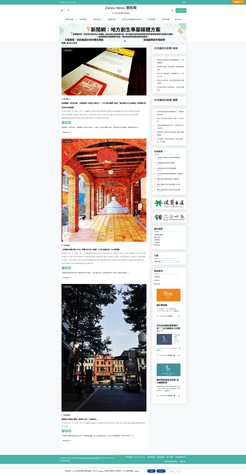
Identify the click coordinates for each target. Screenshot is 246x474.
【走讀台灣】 (111, 19)
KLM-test (178, 19)
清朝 (111, 114)
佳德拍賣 (130, 111)
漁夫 (121, 423)
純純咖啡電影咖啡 (136, 423)
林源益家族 (85, 260)
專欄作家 (182, 461)
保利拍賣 (137, 111)
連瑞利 (68, 263)
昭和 (79, 260)
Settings (171, 471)
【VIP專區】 (83, 19)
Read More (66, 132)
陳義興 (78, 263)
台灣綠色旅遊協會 (89, 256)
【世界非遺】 (166, 19)
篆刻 (130, 114)
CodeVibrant (65, 460)
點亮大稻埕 (105, 118)
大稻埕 (121, 256)
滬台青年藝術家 (118, 114)
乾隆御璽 (102, 111)
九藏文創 (93, 111)
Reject (161, 471)
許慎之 (76, 111)
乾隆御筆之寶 (110, 111)
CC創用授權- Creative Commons (134, 457)
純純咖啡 (135, 114)
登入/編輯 (170, 457)
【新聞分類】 (69, 19)
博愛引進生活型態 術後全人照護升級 (168, 179)
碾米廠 (106, 260)
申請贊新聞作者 (180, 457)
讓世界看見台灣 (139, 260)
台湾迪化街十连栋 (67, 256)
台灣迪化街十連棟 (101, 256)
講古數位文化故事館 (95, 118)
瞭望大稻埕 (126, 423)
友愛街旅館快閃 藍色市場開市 (166, 163)
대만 (92, 263)
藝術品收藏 (85, 118)
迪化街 (64, 263)
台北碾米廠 (131, 253)
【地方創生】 (97, 19)
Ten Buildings (108, 253)
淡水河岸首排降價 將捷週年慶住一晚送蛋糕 (170, 173)
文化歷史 (64, 260)
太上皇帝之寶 (92, 114)
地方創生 (116, 256)
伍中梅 (125, 111)
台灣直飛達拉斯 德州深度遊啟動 (166, 168)
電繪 (81, 263)
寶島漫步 (126, 256)
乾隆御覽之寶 (119, 111)
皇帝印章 (126, 114)
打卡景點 (139, 256)
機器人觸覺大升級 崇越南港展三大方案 (168, 184)
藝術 (119, 260)
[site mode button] (172, 10)
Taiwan (101, 253)
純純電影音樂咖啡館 (68, 118)
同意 (151, 471)
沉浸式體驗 (99, 260)
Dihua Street (94, 253)
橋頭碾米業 (92, 260)
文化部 (70, 260)
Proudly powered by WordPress (90, 458)
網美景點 (114, 260)
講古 (143, 423)
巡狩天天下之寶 (101, 114)
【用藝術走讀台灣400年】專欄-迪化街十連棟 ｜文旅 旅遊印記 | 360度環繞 (90, 249)
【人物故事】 (151, 19)
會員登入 (157, 280)
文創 (108, 114)
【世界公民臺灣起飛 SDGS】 (131, 19)
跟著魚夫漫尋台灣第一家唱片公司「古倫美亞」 (80, 419)
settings (101, 471)
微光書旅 (132, 256)
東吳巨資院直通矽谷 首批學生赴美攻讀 (168, 190)
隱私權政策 (160, 457)
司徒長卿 (75, 114)
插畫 (143, 256)
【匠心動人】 (66, 99)
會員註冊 (157, 284)
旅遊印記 (75, 260)
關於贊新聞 (151, 457)
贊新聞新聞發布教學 (170, 461)
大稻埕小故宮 (83, 114)
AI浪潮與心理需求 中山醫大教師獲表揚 (168, 157)
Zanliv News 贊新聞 (121, 8)
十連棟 (126, 253)
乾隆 (97, 111)
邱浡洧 (73, 263)
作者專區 (157, 277)
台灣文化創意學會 (67, 114)
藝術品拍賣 (77, 118)
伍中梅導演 (99, 423)
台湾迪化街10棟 (140, 253)
